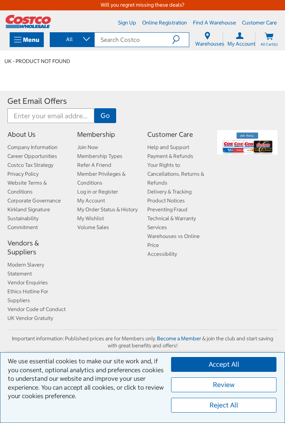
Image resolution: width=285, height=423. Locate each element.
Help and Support (168, 147)
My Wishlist (90, 218)
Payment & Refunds (170, 156)
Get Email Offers (37, 101)
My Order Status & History (107, 209)
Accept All (224, 364)
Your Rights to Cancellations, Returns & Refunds (175, 174)
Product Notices (166, 200)
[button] (180, 40)
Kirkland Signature (28, 209)
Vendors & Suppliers (23, 247)
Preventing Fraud (167, 209)
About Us (21, 134)
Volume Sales (93, 227)
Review (224, 384)
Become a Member (179, 338)
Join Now (87, 147)
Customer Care (170, 134)
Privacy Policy (23, 174)
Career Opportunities (32, 156)
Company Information (32, 147)
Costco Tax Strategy (30, 165)
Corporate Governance (34, 200)
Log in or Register (97, 191)
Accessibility (162, 254)
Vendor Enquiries (27, 282)
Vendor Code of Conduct (36, 309)
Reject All (224, 405)
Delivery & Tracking (169, 191)
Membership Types (99, 156)
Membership (96, 134)
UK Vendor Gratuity (30, 318)
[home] (28, 21)
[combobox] (71, 39)
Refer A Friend (94, 165)
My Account (91, 200)
